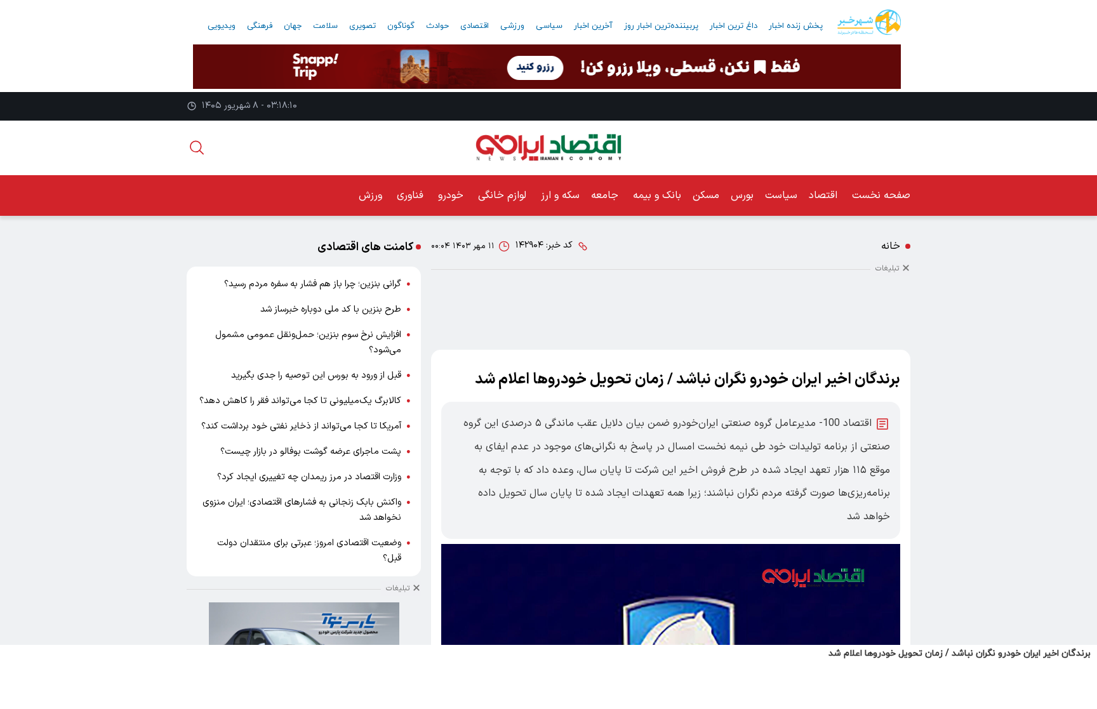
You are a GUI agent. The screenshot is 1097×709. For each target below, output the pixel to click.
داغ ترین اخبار (733, 26)
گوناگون (401, 26)
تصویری (362, 26)
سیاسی (549, 26)
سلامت (325, 26)
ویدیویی (222, 26)
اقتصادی (474, 26)
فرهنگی (259, 26)
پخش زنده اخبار (796, 26)
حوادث (437, 26)
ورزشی (512, 26)
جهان (293, 26)
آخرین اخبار (593, 26)
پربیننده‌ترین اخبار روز (661, 26)
